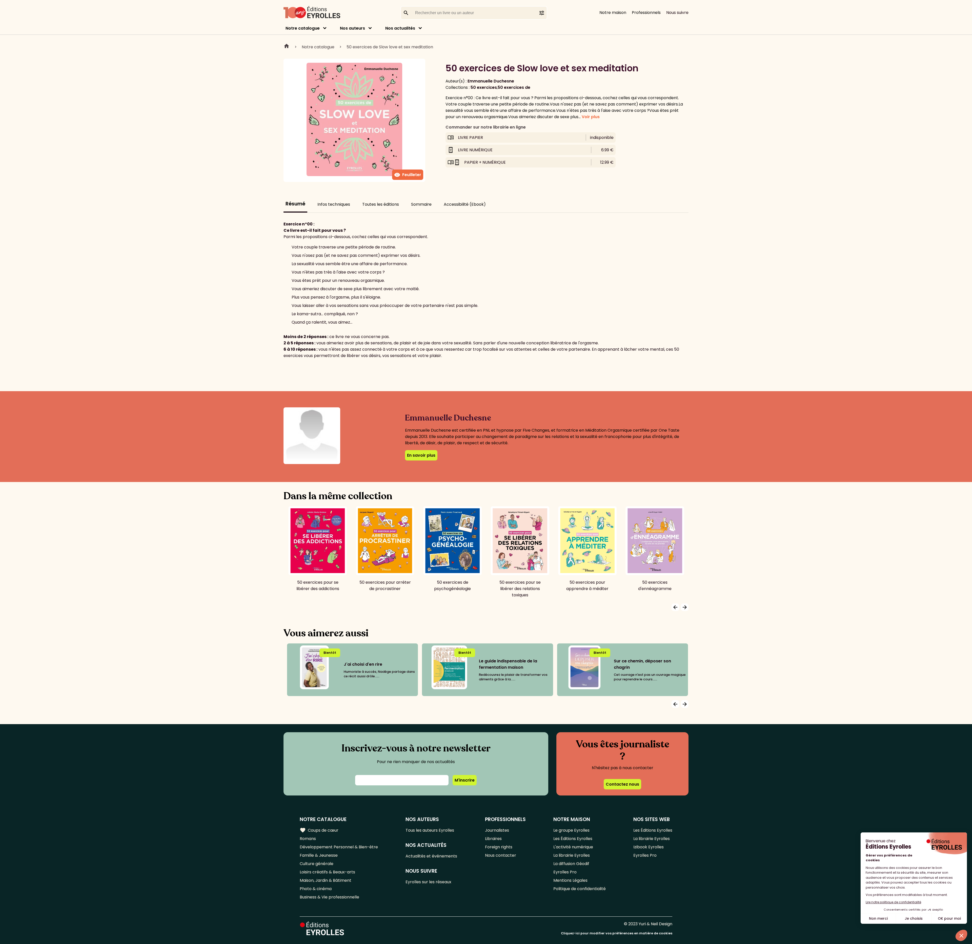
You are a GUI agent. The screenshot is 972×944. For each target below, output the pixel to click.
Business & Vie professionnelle (329, 897)
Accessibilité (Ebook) (465, 204)
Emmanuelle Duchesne (491, 81)
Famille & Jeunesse (319, 855)
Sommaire (421, 204)
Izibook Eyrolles (648, 847)
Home (287, 47)
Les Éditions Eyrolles (572, 839)
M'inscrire (465, 780)
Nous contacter (500, 855)
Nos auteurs (352, 28)
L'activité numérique (573, 847)
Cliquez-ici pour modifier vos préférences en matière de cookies (616, 933)
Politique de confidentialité (579, 889)
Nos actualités (400, 28)
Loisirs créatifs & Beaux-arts (327, 872)
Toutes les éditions (380, 204)
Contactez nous (622, 784)
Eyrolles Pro (565, 872)
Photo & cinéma (316, 889)
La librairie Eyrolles (571, 855)
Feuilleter (407, 175)
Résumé (295, 203)
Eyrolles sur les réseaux (428, 882)
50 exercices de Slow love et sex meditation (390, 47)
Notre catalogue (303, 28)
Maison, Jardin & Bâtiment (325, 880)
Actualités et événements (431, 856)
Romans (308, 839)
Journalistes (497, 830)
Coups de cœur (319, 830)
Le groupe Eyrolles (571, 830)
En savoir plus (421, 455)
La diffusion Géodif (571, 864)
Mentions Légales (570, 880)
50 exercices (484, 87)
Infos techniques (333, 204)
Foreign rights (498, 847)
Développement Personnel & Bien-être (339, 847)
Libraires (493, 839)
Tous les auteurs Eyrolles (430, 830)
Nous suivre (677, 12)
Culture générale (316, 864)
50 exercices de (514, 87)
